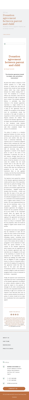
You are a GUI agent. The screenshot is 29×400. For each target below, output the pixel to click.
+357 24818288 (12, 378)
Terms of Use (17, 394)
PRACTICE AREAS (8, 348)
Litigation (15, 26)
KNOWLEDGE (7, 345)
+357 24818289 (12, 380)
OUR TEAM (6, 341)
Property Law (22, 26)
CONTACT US (13, 388)
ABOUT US (6, 337)
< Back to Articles (6, 34)
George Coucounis (9, 28)
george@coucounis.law (15, 326)
